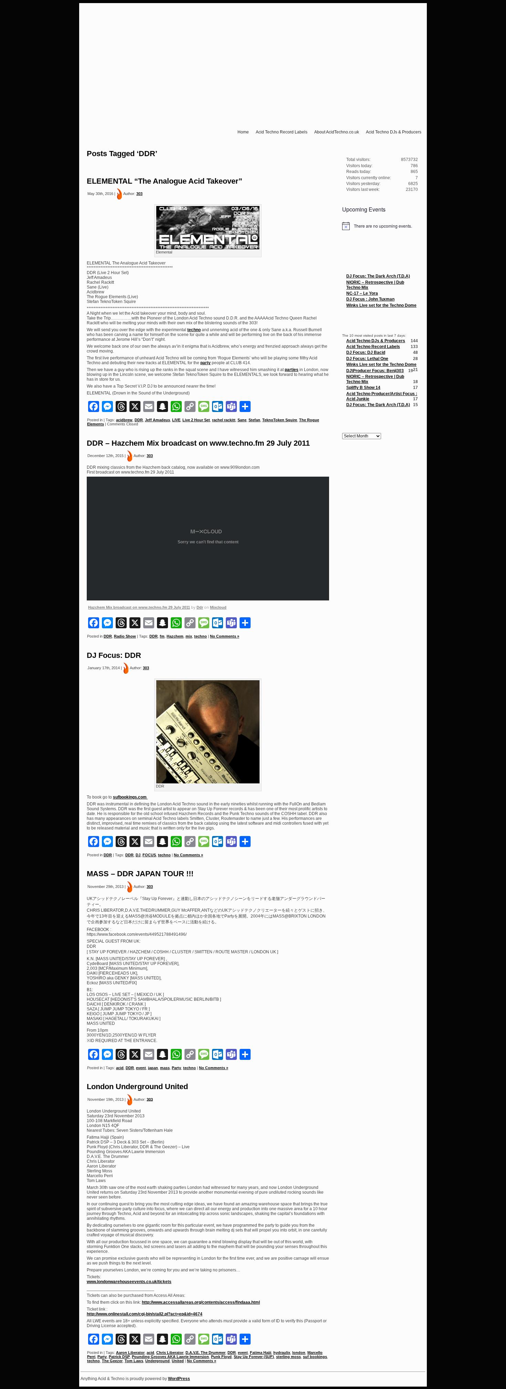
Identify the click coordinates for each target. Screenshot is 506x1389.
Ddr (200, 607)
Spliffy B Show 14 (363, 387)
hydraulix (281, 1352)
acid (120, 1068)
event (141, 1068)
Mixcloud (218, 607)
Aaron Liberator (130, 1352)
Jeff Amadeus (157, 420)
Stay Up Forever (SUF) (254, 1357)
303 (139, 194)
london (298, 1352)
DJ (138, 855)
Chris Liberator (169, 1352)
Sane (242, 420)
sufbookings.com (130, 797)
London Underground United (137, 1086)
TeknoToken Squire (279, 420)
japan (153, 1068)
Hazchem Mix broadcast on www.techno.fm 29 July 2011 (139, 607)
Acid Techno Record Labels (373, 346)
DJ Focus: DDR (114, 655)
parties (291, 369)
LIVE (176, 420)
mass (165, 1068)
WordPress (179, 1378)
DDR (139, 420)
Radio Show (125, 636)
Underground (157, 1361)
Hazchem (175, 636)
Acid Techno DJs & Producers (375, 340)
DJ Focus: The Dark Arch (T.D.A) (378, 276)
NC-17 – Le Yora (362, 293)
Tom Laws (134, 1361)
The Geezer (112, 1361)
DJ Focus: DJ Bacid (365, 352)
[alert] (380, 226)
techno (194, 329)
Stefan (254, 420)
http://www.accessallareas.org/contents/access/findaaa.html (201, 1302)
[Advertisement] (380, 554)
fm (162, 636)
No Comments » (224, 636)
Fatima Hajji (260, 1352)
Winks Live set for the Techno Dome (381, 305)
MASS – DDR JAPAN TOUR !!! (140, 873)
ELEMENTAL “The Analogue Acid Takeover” (164, 181)
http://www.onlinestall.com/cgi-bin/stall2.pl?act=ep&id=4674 (144, 1314)
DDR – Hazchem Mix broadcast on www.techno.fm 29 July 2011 (198, 443)
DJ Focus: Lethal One (367, 358)
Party (176, 1068)
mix (189, 636)
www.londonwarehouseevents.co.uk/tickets (129, 1281)
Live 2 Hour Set (196, 420)
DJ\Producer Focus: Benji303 (375, 370)
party (205, 362)
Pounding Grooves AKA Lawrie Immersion (170, 1357)
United (178, 1361)
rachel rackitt (223, 420)
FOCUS (149, 855)
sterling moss (288, 1357)
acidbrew (124, 420)
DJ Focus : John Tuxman (370, 299)
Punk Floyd (221, 1357)
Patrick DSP (119, 1357)
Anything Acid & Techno (255, 15)
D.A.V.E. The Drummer (205, 1352)
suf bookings (315, 1357)
